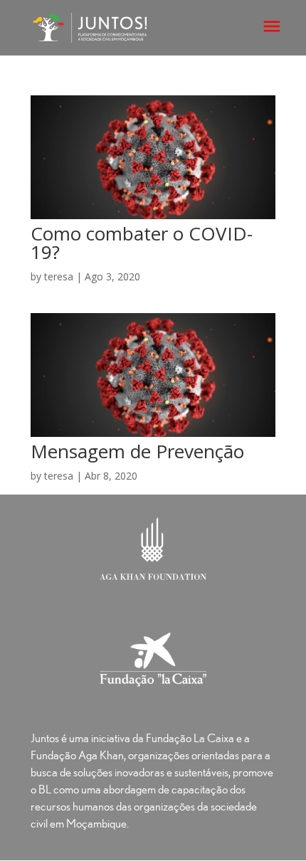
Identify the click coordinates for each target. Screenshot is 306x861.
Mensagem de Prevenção (137, 451)
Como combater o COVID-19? (142, 243)
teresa (58, 276)
